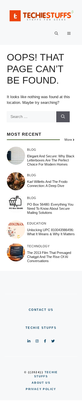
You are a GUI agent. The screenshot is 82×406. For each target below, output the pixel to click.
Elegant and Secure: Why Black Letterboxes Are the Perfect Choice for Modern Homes (50, 160)
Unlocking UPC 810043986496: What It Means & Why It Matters (51, 232)
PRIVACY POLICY (41, 389)
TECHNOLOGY (38, 246)
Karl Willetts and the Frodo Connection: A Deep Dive (47, 184)
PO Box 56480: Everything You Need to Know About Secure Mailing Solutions (50, 208)
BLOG (31, 149)
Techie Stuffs (41, 327)
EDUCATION (36, 223)
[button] (56, 33)
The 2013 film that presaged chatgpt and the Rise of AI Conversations (49, 257)
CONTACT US (41, 310)
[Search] (63, 116)
